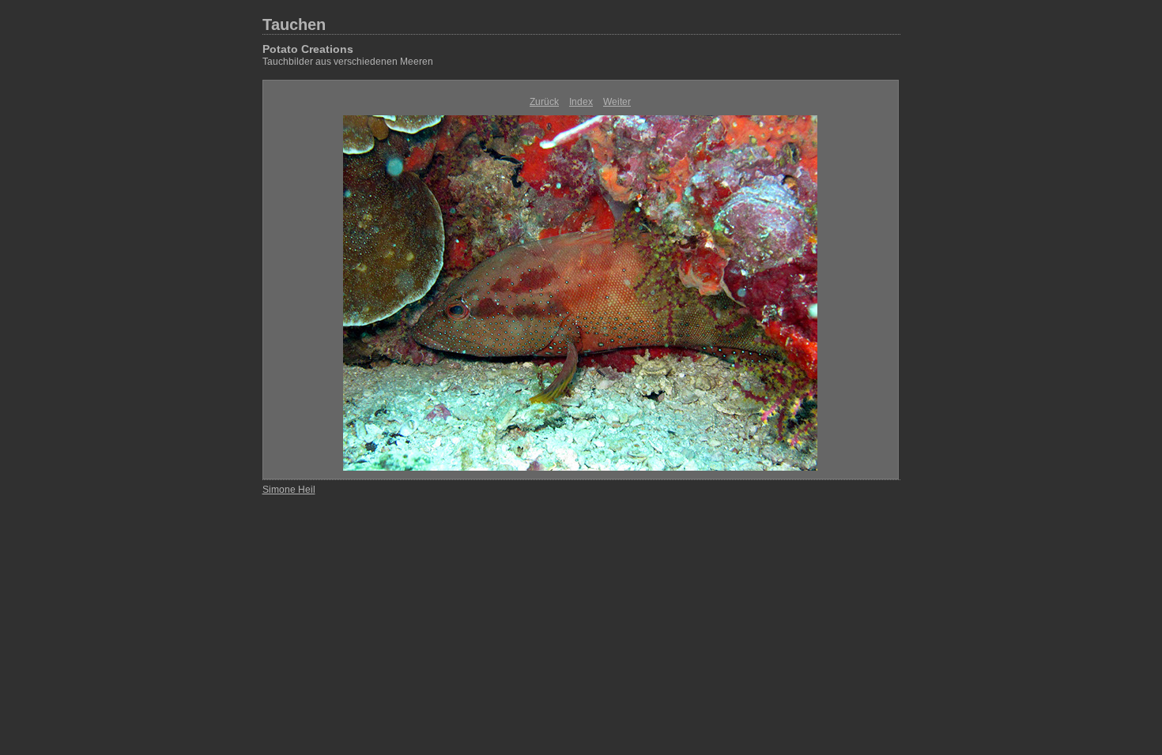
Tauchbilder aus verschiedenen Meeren (347, 61)
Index (581, 101)
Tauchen (294, 24)
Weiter (617, 101)
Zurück (544, 101)
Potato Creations (307, 49)
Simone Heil (288, 489)
